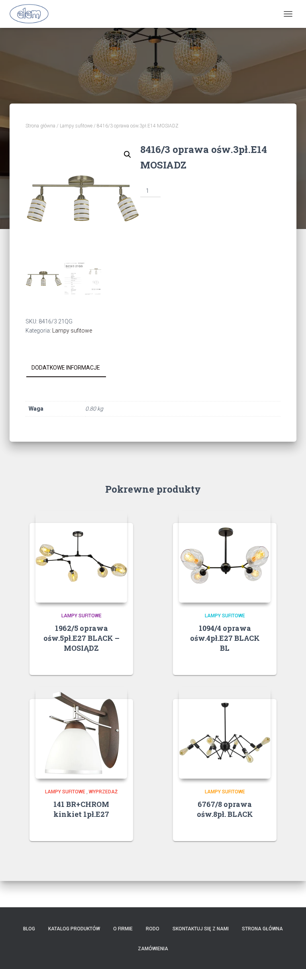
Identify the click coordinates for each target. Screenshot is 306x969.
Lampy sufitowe (76, 126)
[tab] (72, 368)
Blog (29, 929)
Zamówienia (153, 948)
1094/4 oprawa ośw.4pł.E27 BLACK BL (225, 638)
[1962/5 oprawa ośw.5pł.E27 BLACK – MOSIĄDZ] (81, 557)
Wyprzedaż (103, 792)
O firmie (123, 929)
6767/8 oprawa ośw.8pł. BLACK (225, 809)
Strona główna (40, 126)
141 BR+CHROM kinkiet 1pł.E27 (81, 809)
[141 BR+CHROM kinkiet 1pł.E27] (81, 733)
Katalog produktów (74, 929)
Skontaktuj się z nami (201, 929)
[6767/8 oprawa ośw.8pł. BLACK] (225, 733)
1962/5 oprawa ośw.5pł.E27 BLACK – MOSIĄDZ (81, 638)
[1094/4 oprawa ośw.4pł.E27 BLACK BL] (225, 557)
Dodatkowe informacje (65, 367)
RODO (152, 929)
